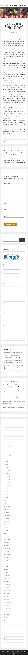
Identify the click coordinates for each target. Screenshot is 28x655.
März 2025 (6, 467)
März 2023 (6, 536)
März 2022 (6, 572)
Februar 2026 (7, 441)
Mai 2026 (6, 432)
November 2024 (7, 479)
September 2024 (7, 485)
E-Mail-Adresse (8, 209)
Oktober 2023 (7, 518)
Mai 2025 (6, 461)
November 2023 (7, 515)
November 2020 (7, 605)
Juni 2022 (6, 563)
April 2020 (6, 620)
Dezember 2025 (7, 447)
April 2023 (6, 533)
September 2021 (7, 590)
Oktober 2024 (7, 482)
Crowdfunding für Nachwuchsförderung (13, 352)
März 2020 (6, 623)
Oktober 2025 (7, 453)
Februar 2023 (7, 539)
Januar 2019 (6, 644)
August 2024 (6, 488)
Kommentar (7, 183)
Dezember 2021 (7, 581)
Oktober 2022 (7, 551)
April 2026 (6, 435)
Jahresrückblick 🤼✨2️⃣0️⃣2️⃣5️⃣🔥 (15, 407)
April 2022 (6, 569)
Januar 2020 (6, 626)
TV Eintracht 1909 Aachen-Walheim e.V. (13, 5)
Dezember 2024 (7, 476)
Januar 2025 (6, 473)
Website (6, 216)
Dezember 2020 (7, 602)
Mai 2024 (6, 497)
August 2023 (6, 524)
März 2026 (6, 438)
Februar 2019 (7, 641)
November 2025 (7, 449)
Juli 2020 (6, 617)
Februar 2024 (7, 506)
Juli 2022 (6, 560)
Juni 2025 (6, 458)
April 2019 (6, 638)
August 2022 (6, 557)
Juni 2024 (6, 494)
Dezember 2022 (7, 545)
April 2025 (6, 464)
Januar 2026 (6, 444)
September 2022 (7, 554)
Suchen (4, 236)
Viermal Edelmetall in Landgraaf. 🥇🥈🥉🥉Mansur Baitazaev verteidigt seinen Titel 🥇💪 (14, 367)
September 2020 (7, 611)
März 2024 (6, 503)
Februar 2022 (7, 575)
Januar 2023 (6, 542)
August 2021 (6, 593)
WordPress (19, 651)
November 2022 (7, 548)
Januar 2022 (6, 578)
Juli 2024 (6, 491)
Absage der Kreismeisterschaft (11, 372)
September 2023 (7, 521)
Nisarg (14, 653)
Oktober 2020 (7, 608)
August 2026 (6, 426)
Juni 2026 (6, 429)
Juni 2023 (6, 527)
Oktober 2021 (7, 587)
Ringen (6, 141)
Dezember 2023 (7, 512)
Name (6, 203)
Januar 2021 (6, 599)
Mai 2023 (6, 530)
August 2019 (6, 629)
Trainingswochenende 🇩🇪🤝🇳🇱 (14, 391)
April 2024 (6, 500)
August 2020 (6, 614)
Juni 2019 (6, 632)
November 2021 (7, 584)
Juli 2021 (6, 596)
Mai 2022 (6, 566)
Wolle (19, 30)
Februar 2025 (7, 470)
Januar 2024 (6, 509)
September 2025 (7, 456)
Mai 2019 (6, 635)
